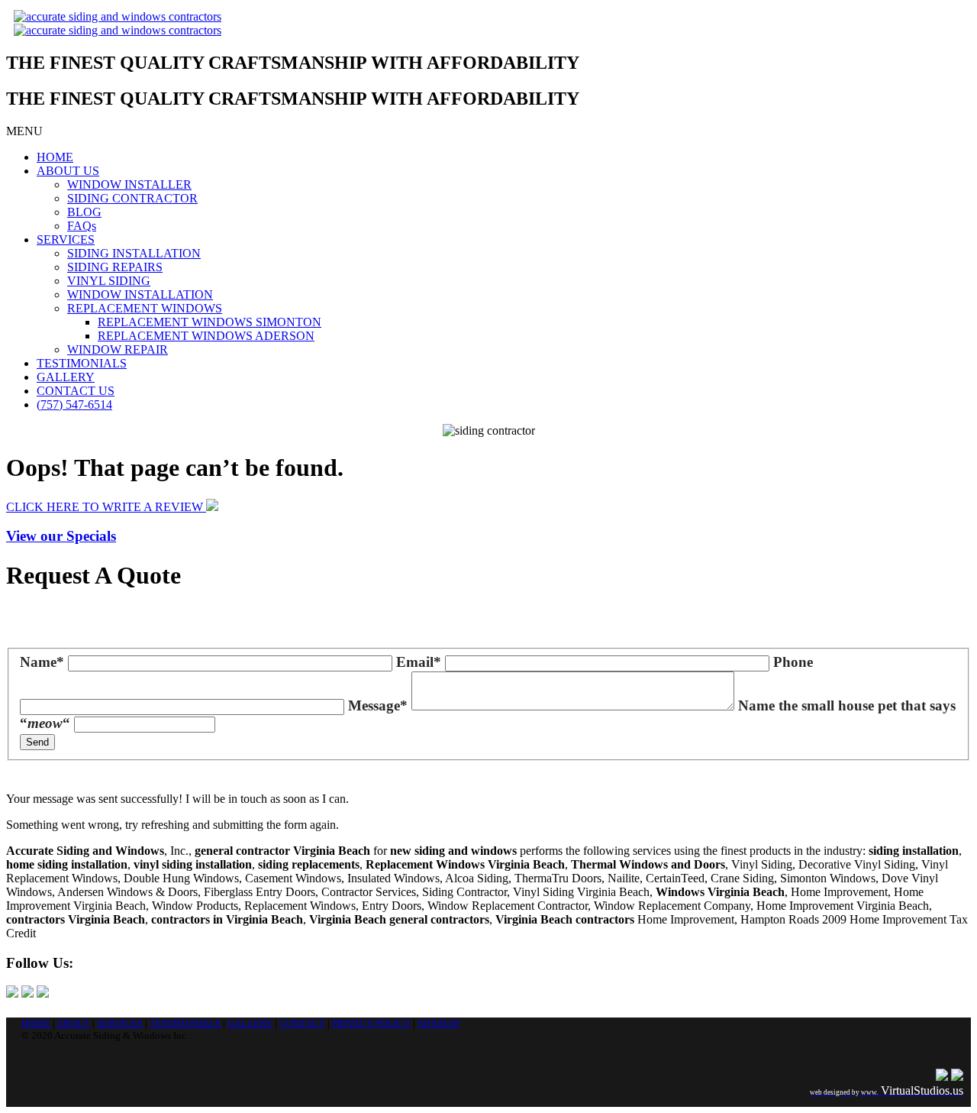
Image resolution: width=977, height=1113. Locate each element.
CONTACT (302, 1023)
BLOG (84, 211)
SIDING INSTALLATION (134, 253)
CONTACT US (75, 390)
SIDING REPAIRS (115, 266)
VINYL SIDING (108, 280)
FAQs (81, 225)
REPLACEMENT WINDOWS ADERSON (206, 335)
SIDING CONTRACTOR (132, 198)
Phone (793, 662)
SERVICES (66, 239)
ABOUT (73, 1023)
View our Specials (61, 536)
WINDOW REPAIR (117, 349)
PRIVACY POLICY (371, 1023)
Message (378, 705)
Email (418, 662)
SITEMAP (438, 1023)
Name (42, 662)
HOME (55, 156)
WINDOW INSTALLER (129, 184)
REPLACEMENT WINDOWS (144, 308)
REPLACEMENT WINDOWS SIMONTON (209, 321)
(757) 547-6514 (74, 404)
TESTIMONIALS (82, 363)
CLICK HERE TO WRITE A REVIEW (106, 506)
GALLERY (66, 376)
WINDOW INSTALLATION (140, 294)
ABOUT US (68, 170)
